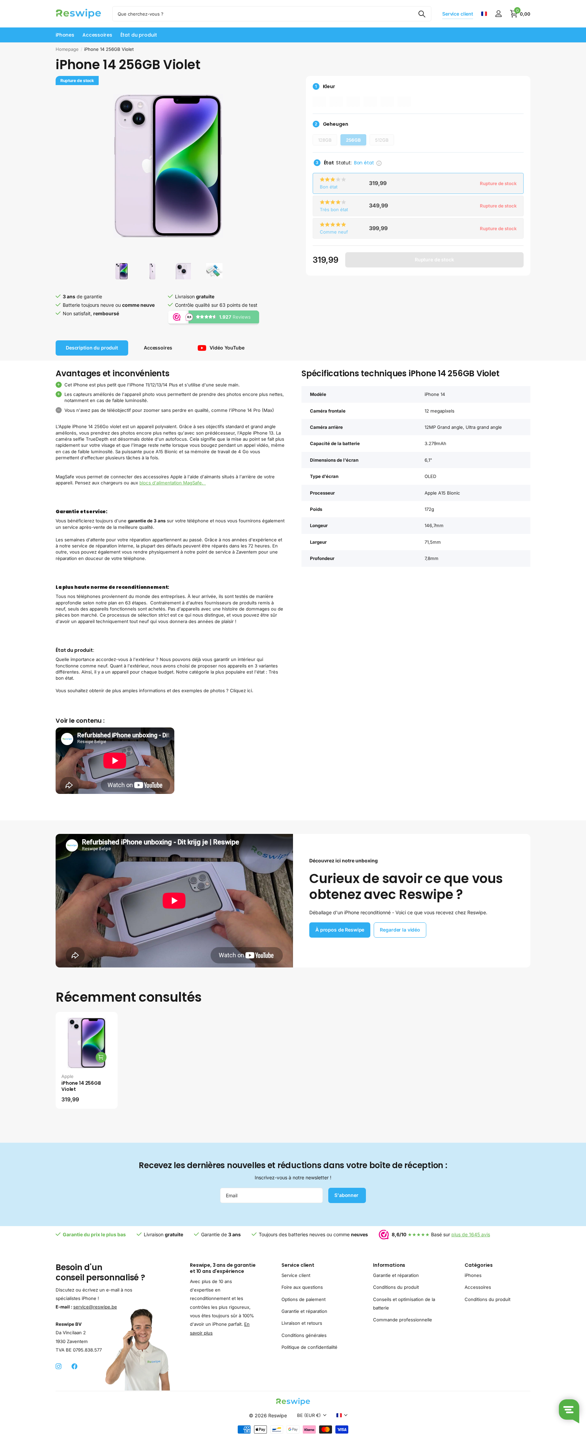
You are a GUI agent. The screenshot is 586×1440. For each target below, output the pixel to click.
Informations (389, 1265)
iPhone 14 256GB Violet (81, 1086)
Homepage (67, 49)
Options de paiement (303, 1299)
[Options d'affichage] (101, 1057)
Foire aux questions (302, 1287)
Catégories (479, 1265)
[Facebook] (74, 1367)
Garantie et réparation (304, 1311)
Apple (67, 1076)
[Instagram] (58, 1367)
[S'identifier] (498, 13)
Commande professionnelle (402, 1320)
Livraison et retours (301, 1323)
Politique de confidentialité (309, 1347)
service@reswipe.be (95, 1306)
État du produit (138, 35)
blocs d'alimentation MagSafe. (172, 482)
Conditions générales (304, 1335)
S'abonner (347, 1195)
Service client (297, 1265)
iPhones (65, 35)
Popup (379, 162)
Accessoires (97, 35)
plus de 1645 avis (470, 1234)
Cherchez (422, 13)
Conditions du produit (396, 1287)
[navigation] (121, 271)
